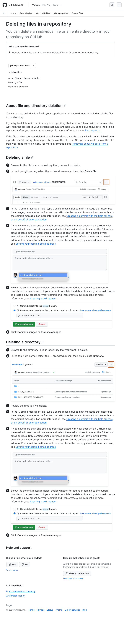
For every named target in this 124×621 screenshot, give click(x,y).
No (26, 564)
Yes (14, 564)
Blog (84, 609)
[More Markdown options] (33, 65)
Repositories (26, 13)
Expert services (72, 609)
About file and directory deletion (34, 105)
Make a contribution (79, 573)
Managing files (61, 13)
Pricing (58, 609)
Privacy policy (12, 570)
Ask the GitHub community (22, 591)
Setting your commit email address (36, 243)
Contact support (17, 595)
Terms (31, 609)
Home (13, 13)
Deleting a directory (23, 342)
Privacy (40, 609)
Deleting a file (18, 157)
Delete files (77, 13)
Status (50, 609)
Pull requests (92, 130)
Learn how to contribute (73, 578)
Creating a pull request (43, 298)
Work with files (43, 13)
